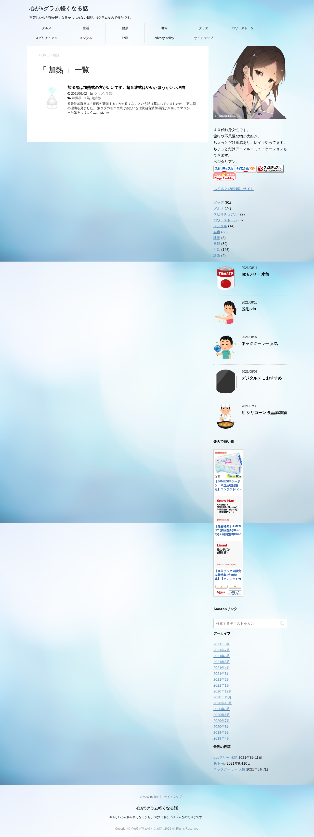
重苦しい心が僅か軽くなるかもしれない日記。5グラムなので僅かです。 (157, 817)
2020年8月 (221, 715)
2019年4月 (221, 738)
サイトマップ (203, 38)
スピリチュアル (46, 38)
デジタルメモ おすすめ (262, 378)
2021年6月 (221, 656)
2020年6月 (221, 727)
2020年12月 (222, 691)
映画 (125, 38)
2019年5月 (221, 732)
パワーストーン (243, 28)
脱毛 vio (249, 309)
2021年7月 (221, 650)
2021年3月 (221, 674)
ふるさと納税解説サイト (233, 189)
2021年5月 (221, 662)
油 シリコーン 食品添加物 (264, 413)
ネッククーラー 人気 (260, 343)
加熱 (86, 98)
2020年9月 (221, 709)
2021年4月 (221, 668)
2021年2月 (221, 679)
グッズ (203, 28)
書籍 (164, 28)
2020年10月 (222, 703)
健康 (125, 28)
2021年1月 (221, 685)
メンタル (85, 38)
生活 (86, 28)
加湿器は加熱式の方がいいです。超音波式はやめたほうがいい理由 (126, 87)
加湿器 (76, 98)
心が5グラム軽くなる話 (58, 8)
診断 (216, 255)
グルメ (46, 28)
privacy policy (164, 38)
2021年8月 (221, 644)
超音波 (96, 98)
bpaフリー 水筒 (255, 274)
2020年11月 (222, 697)
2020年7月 (221, 721)
